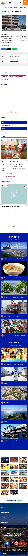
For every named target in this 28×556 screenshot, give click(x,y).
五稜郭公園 (6, 402)
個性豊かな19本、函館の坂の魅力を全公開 (14, 297)
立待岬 (5, 421)
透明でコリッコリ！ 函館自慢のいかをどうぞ (14, 335)
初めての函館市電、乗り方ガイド (12, 316)
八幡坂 (5, 383)
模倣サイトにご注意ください (14, 533)
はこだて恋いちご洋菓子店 (10, 161)
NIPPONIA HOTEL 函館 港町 (10, 206)
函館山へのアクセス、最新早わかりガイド (14, 258)
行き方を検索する (14, 61)
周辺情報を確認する (14, 112)
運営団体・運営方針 (8, 535)
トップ (2, 7)
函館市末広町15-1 (6, 45)
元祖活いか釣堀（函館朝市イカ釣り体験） (14, 364)
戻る (14, 226)
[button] (1, 159)
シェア (3, 49)
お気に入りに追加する (14, 57)
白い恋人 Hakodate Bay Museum (12, 441)
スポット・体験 (8, 7)
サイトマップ (18, 535)
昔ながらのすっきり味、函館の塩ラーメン (14, 278)
